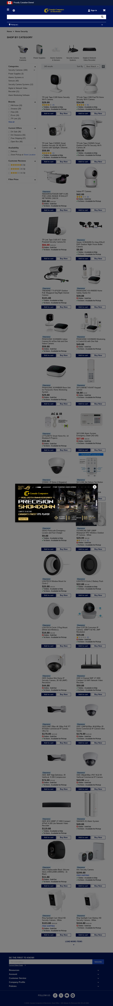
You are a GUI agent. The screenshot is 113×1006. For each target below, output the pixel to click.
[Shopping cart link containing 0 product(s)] (104, 10)
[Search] (102, 17)
